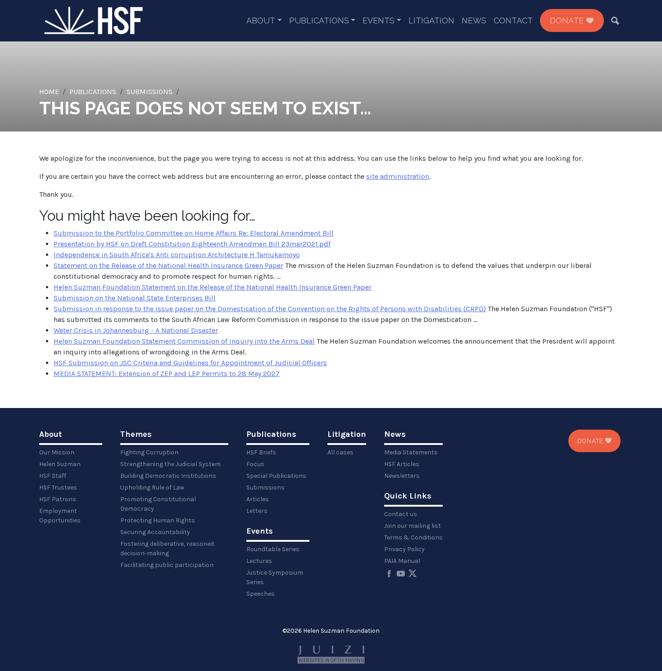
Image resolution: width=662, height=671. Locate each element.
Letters (257, 511)
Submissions (149, 91)
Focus (255, 464)
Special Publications (276, 476)
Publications (319, 20)
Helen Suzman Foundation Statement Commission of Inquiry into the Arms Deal (184, 341)
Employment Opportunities (60, 515)
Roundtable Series (272, 549)
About (260, 20)
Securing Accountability (155, 532)
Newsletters (402, 476)
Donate (568, 20)
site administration (397, 176)
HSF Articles (401, 464)
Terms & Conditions (413, 537)
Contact (513, 20)
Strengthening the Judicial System (170, 464)
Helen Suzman (60, 464)
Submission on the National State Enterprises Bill (135, 298)
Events (378, 20)
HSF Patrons (57, 499)
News (474, 20)
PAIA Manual (402, 561)
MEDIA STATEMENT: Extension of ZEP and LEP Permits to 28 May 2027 (167, 373)
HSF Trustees (58, 487)
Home (49, 91)
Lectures (259, 561)
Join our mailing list (412, 526)
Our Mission (56, 452)
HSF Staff (52, 476)
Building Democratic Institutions (168, 476)
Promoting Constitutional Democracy (158, 503)
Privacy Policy (404, 549)
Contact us (400, 514)
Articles (257, 499)
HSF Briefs (261, 452)
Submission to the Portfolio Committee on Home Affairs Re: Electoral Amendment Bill (194, 233)
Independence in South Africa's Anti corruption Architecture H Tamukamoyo (177, 254)
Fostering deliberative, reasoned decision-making (167, 548)
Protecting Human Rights (157, 520)
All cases (340, 452)
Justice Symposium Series (274, 577)
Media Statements (411, 452)
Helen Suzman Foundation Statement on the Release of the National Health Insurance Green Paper (213, 287)
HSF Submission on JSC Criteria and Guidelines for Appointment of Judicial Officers (190, 362)
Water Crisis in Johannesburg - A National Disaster (136, 330)
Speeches (260, 594)
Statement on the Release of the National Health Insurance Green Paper (168, 265)
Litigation (431, 20)
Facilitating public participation (166, 565)
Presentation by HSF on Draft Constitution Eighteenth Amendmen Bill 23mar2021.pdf (192, 244)
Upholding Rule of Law (152, 487)
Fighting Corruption (149, 452)
